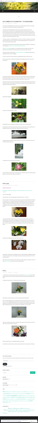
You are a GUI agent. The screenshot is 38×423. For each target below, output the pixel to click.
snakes (7, 400)
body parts (22, 391)
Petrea (9, 399)
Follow (5, 364)
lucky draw (7, 397)
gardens (15, 395)
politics (12, 399)
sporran (15, 400)
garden (10, 395)
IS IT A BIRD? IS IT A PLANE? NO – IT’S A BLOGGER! (18, 21)
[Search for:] (19, 372)
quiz (22, 399)
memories (13, 397)
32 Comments (15, 185)
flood (23, 393)
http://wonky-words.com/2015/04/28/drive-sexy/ (16, 45)
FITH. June (6, 183)
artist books (7, 391)
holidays (20, 395)
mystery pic (22, 397)
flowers (28, 393)
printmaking (17, 399)
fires (20, 393)
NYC (30, 397)
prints (20, 399)
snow (9, 400)
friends (7, 395)
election (16, 393)
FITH (22, 393)
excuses (18, 393)
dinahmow (9, 23)
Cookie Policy (19, 421)
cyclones (13, 393)
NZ (31, 397)
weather (31, 400)
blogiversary (19, 391)
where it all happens (8, 261)
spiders (13, 400)
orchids (4, 399)
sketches (4, 400)
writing (10, 402)
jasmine (29, 395)
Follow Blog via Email (7, 356)
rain (24, 399)
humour (23, 395)
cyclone (11, 393)
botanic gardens (28, 391)
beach (14, 391)
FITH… (5, 270)
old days (34, 397)
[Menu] (2, 11)
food (5, 395)
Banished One (6, 48)
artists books (11, 391)
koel (31, 395)
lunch (10, 397)
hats (18, 395)
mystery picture (27, 397)
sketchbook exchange (31, 399)
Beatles (16, 391)
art (4, 391)
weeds (4, 402)
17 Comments (15, 272)
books (25, 391)
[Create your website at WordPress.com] (19, 1)
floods (25, 393)
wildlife (6, 402)
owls (7, 399)
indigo (26, 395)
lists (5, 397)
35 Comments (14, 23)
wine (8, 402)
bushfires (33, 391)
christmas (8, 393)
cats (4, 393)
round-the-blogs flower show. (20, 52)
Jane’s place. (27, 274)
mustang (18, 397)
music (16, 397)
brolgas (31, 391)
